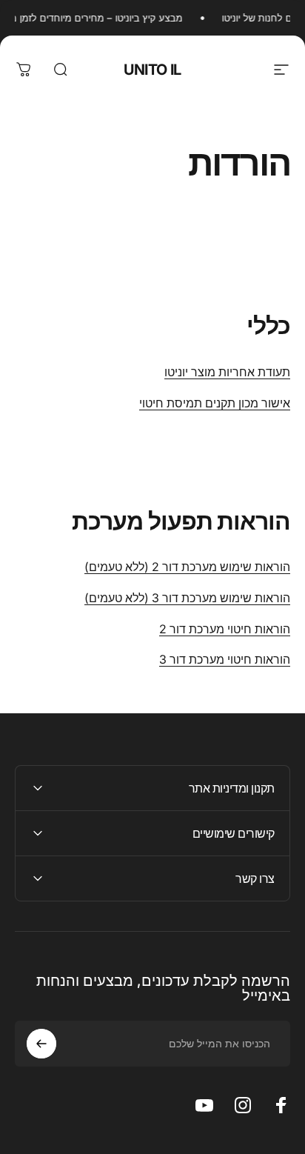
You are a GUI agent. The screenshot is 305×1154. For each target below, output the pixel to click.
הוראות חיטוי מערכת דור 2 (224, 628)
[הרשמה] (41, 1043)
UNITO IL (152, 70)
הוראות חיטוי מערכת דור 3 (224, 659)
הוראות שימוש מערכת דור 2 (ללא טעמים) (187, 566)
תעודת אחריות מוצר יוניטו (227, 371)
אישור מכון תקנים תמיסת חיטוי (214, 403)
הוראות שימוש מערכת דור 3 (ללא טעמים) (187, 597)
